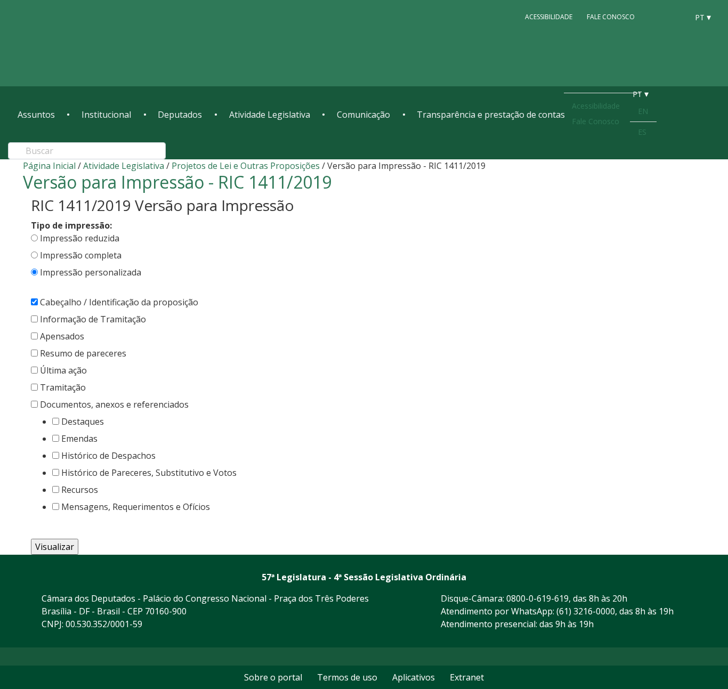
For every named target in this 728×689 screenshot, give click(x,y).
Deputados (180, 114)
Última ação (63, 370)
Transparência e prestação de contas (491, 114)
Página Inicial (49, 166)
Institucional (106, 114)
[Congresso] (656, 17)
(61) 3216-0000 (585, 611)
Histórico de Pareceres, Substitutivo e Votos (149, 473)
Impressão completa (81, 255)
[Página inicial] (82, 43)
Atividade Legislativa (269, 114)
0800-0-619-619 (537, 598)
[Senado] (676, 17)
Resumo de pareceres (83, 353)
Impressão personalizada (90, 272)
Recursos (79, 490)
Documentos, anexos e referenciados (114, 404)
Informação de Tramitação (93, 319)
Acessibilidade (548, 16)
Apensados (62, 336)
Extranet (467, 677)
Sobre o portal (273, 677)
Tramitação (63, 387)
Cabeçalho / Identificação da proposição (119, 302)
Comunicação (363, 114)
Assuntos (36, 114)
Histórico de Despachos (108, 455)
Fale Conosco (611, 16)
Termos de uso (347, 677)
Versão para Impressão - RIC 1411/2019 (177, 182)
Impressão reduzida (79, 238)
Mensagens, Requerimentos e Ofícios (135, 507)
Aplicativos (413, 677)
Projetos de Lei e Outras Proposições (246, 166)
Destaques (82, 421)
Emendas (79, 438)
